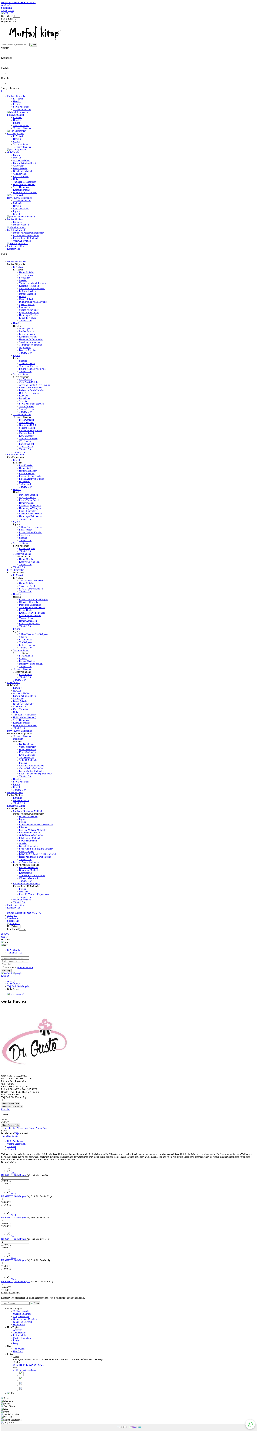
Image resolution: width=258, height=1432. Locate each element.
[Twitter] (21, 1380)
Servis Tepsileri (26, 406)
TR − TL (9, 13)
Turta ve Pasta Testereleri (31, 580)
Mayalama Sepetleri (28, 495)
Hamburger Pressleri (28, 315)
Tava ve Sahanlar (27, 363)
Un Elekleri (24, 481)
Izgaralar (23, 819)
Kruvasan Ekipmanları (29, 623)
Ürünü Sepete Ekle (10, 1103)
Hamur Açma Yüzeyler (30, 508)
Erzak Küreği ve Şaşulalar (31, 478)
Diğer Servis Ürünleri (29, 393)
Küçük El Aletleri (27, 318)
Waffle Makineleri (27, 747)
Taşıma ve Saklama (22, 109)
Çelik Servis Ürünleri (29, 382)
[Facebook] (21, 1375)
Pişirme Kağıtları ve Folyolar (32, 369)
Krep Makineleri (27, 755)
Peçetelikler (24, 398)
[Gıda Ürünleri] (15, 195)
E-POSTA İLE (14, 950)
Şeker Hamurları (21, 187)
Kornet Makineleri (27, 752)
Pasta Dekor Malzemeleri (31, 588)
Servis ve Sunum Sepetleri (31, 403)
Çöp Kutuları (25, 441)
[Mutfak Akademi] (16, 227)
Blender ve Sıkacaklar (29, 832)
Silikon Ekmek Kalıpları (30, 527)
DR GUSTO (7, 1175)
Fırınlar (22, 822)
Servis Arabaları (26, 422)
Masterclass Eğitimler (17, 246)
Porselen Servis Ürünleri (30, 387)
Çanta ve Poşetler (27, 433)
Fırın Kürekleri (26, 465)
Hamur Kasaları (26, 559)
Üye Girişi (18, 1351)
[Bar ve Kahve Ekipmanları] (21, 216)
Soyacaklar (24, 277)
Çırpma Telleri (26, 299)
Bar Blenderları (26, 744)
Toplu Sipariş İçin (9, 1136)
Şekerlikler (24, 401)
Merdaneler (24, 307)
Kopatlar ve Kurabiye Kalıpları (33, 599)
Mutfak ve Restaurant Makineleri (28, 232)
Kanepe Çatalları (27, 661)
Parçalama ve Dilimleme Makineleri (36, 824)
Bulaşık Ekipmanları (28, 846)
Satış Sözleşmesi (21, 1316)
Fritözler (23, 763)
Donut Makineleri (27, 749)
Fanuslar (23, 658)
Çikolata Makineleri (28, 878)
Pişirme (16, 104)
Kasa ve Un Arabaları (29, 562)
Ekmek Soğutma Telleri (30, 505)
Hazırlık (17, 101)
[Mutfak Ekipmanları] (18, 112)
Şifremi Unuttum (25, 967)
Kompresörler (25, 873)
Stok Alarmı (17, 1128)
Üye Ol (4, 937)
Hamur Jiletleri (26, 468)
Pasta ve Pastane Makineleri (26, 235)
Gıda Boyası (20, 1175)
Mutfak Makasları (27, 294)
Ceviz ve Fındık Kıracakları (32, 288)
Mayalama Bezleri (27, 497)
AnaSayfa (6, 5)
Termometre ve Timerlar (30, 344)
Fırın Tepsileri (25, 529)
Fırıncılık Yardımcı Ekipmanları (34, 894)
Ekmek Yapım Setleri (29, 500)
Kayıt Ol (5, 976)
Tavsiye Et (6, 1128)
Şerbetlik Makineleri (28, 760)
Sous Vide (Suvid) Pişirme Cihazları (36, 848)
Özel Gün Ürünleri (22, 240)
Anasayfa (11, 981)
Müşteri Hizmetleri (22, 1338)
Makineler (18, 203)
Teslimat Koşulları (21, 1311)
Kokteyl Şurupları (21, 190)
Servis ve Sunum (21, 106)
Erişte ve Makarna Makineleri (33, 830)
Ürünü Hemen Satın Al (12, 1106)
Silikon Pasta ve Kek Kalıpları (33, 634)
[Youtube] (21, 1385)
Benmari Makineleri (28, 867)
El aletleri (17, 117)
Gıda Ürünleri (13, 152)
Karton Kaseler (26, 436)
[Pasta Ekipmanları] (17, 149)
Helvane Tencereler (28, 816)
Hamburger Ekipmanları (30, 516)
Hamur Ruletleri (26, 272)
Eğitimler (17, 222)
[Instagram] (21, 1390)
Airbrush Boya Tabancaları (32, 875)
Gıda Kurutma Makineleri (31, 835)
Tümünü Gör (25, 320)
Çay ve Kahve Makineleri (31, 768)
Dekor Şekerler (20, 168)
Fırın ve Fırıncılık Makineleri (26, 238)
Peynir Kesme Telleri (29, 312)
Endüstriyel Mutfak (16, 230)
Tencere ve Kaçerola (29, 366)
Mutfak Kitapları (21, 224)
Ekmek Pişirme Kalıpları (30, 532)
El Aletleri (18, 98)
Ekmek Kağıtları (27, 548)
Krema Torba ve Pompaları (32, 613)
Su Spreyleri (25, 484)
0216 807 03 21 (36, 1364)
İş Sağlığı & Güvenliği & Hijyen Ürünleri (38, 854)
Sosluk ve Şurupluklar (29, 342)
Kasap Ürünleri (26, 851)
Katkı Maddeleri (21, 176)
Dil (2, 16)
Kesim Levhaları (27, 334)
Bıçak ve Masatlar (27, 350)
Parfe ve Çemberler (28, 645)
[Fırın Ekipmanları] (16, 131)
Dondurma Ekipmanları (30, 604)
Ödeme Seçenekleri (16, 1143)
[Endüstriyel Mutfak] (17, 243)
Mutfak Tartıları (26, 331)
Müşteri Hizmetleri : (18, 2)
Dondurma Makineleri (29, 870)
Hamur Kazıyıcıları (28, 470)
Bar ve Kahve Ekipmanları (19, 198)
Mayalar (17, 157)
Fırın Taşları (24, 535)
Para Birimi (6, 18)
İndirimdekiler (19, 1335)
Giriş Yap (5, 934)
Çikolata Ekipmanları (29, 602)
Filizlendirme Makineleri (30, 838)
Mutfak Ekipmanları (16, 96)
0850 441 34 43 (20, 1364)
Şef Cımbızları (26, 275)
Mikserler (23, 891)
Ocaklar (23, 843)
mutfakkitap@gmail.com (24, 1370)
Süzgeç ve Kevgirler (28, 310)
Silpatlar (23, 361)
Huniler (22, 296)
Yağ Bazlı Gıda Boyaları (24, 182)
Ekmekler (17, 155)
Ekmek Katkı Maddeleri (24, 163)
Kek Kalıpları (25, 639)
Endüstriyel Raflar (27, 444)
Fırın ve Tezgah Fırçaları (30, 476)
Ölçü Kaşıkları (26, 328)
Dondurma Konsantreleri (25, 192)
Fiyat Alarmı (30, 1128)
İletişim (16, 1340)
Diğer (17, 1133)
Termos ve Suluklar (28, 438)
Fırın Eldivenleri (26, 473)
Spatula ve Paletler (28, 586)
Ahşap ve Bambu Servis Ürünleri (34, 385)
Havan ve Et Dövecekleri (31, 339)
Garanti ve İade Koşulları (25, 1319)
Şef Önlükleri (25, 379)
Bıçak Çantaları (26, 420)
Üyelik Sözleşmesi (22, 1314)
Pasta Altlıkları (26, 655)
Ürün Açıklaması (15, 1141)
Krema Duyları (26, 610)
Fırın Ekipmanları (15, 114)
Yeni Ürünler (19, 1332)
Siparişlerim (6, 8)
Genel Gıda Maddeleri (23, 171)
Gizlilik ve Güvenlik (22, 1322)
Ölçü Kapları (25, 347)
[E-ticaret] (129, 1427)
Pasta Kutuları (25, 674)
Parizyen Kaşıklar (27, 291)
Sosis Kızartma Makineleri (31, 765)
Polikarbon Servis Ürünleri (31, 390)
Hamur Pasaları (26, 503)
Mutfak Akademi (15, 219)
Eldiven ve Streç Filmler (30, 430)
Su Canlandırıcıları (28, 840)
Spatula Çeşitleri (26, 304)
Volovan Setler (26, 618)
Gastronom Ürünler (28, 425)
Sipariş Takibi (7, 10)
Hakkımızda (19, 1324)
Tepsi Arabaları (26, 446)
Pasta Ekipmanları (15, 133)
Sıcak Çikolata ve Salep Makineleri (35, 773)
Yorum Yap (41, 1128)
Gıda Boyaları (19, 173)
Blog (15, 1343)
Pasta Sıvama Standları (30, 615)
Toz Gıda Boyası (22, 1281)
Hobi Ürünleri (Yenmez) (24, 184)
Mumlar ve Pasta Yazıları (31, 663)
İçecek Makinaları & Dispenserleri (35, 856)
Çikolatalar (18, 165)
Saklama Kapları (27, 428)
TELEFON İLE (14, 952)
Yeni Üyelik (18, 1348)
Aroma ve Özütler (21, 160)
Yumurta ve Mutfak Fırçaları (32, 283)
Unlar (16, 179)
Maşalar (23, 280)
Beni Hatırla (11, 967)
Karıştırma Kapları (28, 336)
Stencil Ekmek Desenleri (30, 513)
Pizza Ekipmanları (27, 511)
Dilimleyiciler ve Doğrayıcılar (33, 302)
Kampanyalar (13, 249)
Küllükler (23, 395)
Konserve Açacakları (29, 285)
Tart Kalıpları (25, 642)
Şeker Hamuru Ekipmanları (32, 607)
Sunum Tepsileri (26, 409)
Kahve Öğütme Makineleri (31, 771)
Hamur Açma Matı (28, 621)
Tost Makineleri (26, 757)
